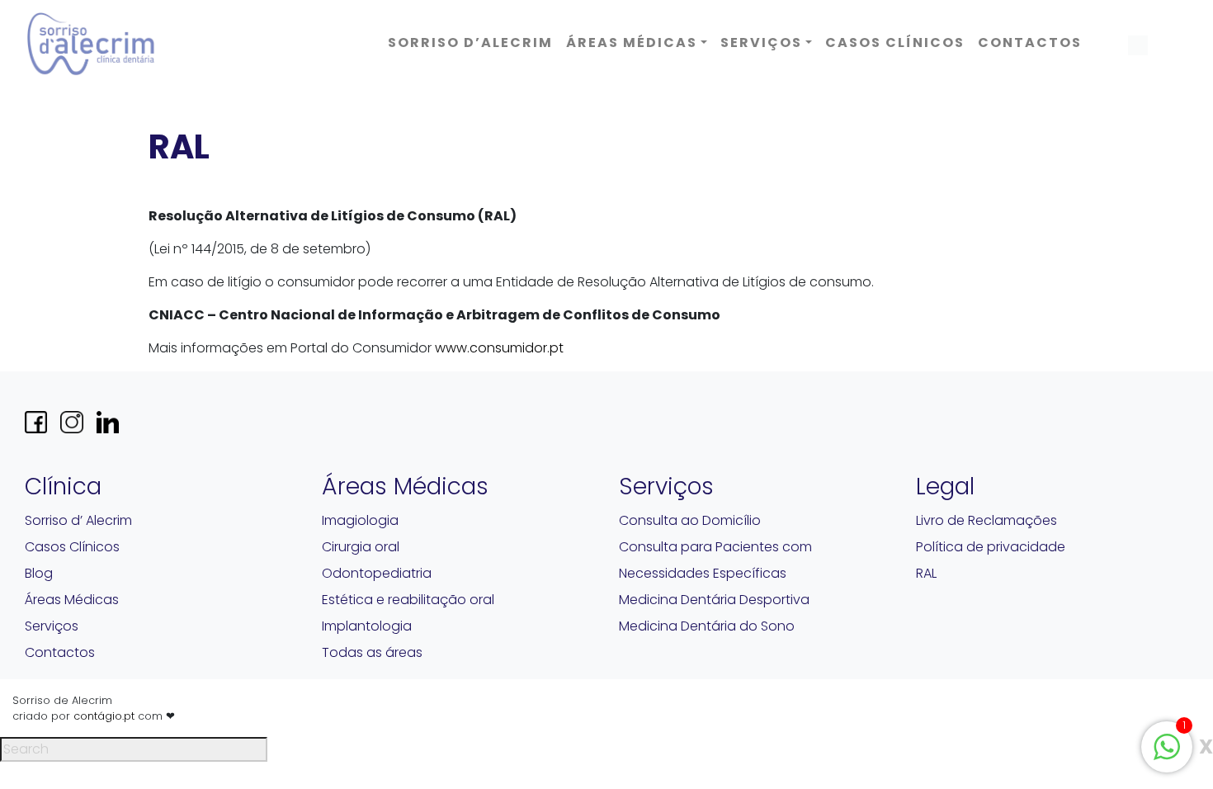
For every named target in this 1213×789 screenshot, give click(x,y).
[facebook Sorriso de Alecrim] (36, 422)
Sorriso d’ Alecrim (78, 520)
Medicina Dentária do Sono (707, 626)
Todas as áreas (372, 652)
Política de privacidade (990, 546)
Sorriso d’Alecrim (470, 42)
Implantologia (367, 626)
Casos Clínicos (895, 42)
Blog (39, 573)
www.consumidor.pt (499, 347)
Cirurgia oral (360, 546)
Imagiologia (360, 520)
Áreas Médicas (631, 42)
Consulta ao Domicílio (690, 520)
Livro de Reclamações (986, 520)
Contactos (1030, 42)
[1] (1167, 745)
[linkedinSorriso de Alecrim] (108, 422)
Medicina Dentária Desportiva (714, 599)
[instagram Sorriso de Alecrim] (71, 422)
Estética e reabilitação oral (408, 599)
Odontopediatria (377, 573)
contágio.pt (104, 716)
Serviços (761, 42)
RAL (926, 573)
